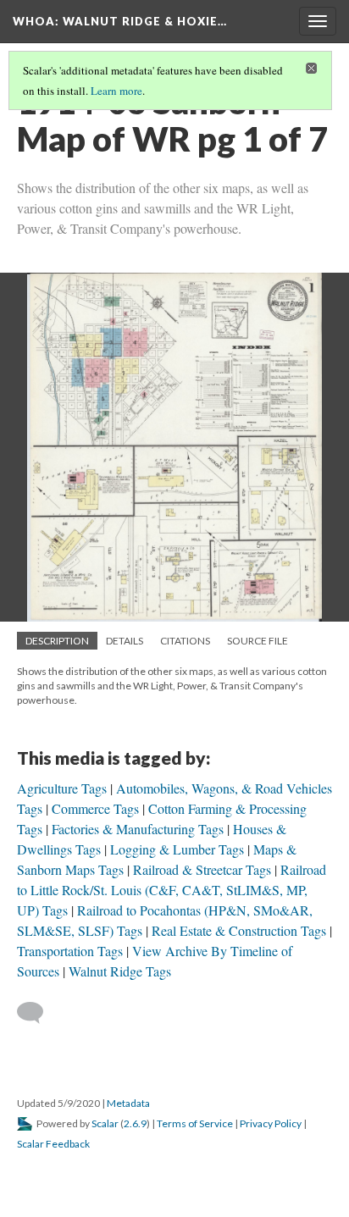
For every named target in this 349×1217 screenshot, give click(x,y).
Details (124, 640)
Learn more (116, 90)
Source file (257, 640)
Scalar (105, 1123)
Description (57, 640)
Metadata (128, 1103)
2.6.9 (135, 1123)
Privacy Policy (271, 1123)
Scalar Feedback (53, 1143)
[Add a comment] (37, 1013)
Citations (185, 640)
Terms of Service (195, 1123)
